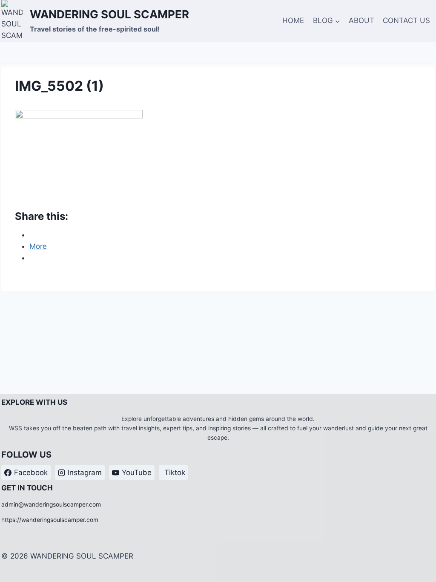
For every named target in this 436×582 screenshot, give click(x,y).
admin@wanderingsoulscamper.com (51, 504)
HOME (293, 20)
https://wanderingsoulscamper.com (49, 519)
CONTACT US (406, 20)
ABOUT (361, 20)
